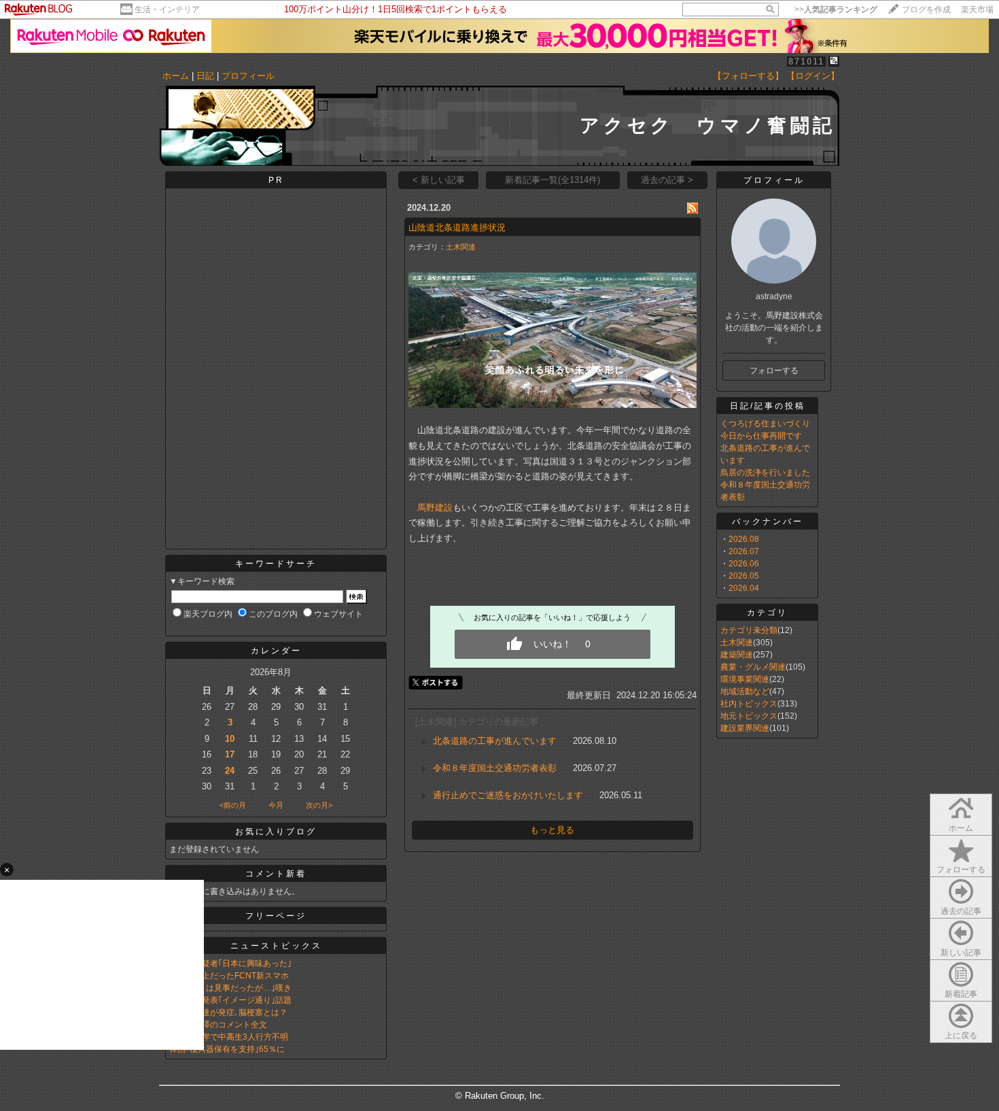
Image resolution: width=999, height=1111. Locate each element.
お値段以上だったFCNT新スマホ (229, 975)
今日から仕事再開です (761, 436)
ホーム (175, 76)
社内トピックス (748, 703)
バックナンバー (767, 521)
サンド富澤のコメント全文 (218, 1024)
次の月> (319, 805)
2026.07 (744, 551)
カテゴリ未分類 (748, 630)
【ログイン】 (812, 76)
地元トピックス (748, 716)
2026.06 (744, 563)
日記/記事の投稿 (767, 406)
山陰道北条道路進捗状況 (457, 227)
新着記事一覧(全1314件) (552, 180)
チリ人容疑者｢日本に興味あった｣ (230, 963)
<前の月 (233, 805)
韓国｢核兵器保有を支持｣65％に (227, 1049)
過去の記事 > (667, 180)
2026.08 (744, 539)
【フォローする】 (748, 76)
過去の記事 (961, 911)
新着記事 (961, 994)
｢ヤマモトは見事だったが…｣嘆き (230, 988)
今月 (275, 805)
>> (835, 9)
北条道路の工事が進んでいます (495, 741)
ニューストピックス (276, 946)
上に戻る (961, 1035)
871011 (806, 61)
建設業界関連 (744, 728)
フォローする (960, 869)
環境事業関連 (744, 679)
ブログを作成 (926, 9)
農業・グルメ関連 (753, 667)
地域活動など (744, 691)
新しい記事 (961, 952)
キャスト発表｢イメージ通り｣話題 (230, 1000)
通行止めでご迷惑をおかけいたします (508, 795)
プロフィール (248, 76)
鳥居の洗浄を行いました (765, 472)
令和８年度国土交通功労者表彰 (495, 768)
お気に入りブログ (276, 831)
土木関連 (461, 247)
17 (229, 754)
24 (229, 771)
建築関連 (736, 655)
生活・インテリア (167, 9)
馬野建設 (435, 507)
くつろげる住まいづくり (765, 423)
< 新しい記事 (439, 180)
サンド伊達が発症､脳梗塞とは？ (228, 1012)
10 (229, 739)
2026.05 (744, 576)
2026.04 (744, 588)
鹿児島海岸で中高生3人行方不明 (228, 1037)
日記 (205, 76)
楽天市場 (977, 9)
